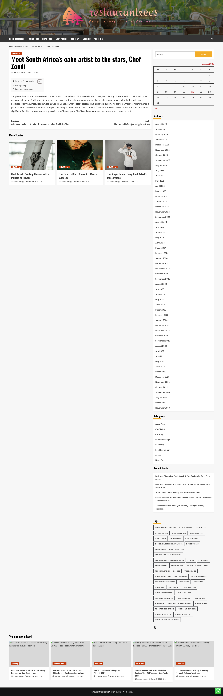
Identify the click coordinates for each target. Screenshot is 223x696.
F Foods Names (190, 571)
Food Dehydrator (163, 576)
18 (166, 92)
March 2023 (160, 310)
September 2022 (162, 341)
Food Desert (198, 582)
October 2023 (161, 273)
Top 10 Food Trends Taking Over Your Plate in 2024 (177, 492)
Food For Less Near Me (164, 609)
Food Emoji (173, 587)
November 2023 (162, 268)
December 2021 (162, 377)
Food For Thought (183, 614)
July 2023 (159, 289)
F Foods (176, 571)
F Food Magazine (162, 571)
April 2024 (160, 243)
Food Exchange (183, 598)
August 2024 (161, 222)
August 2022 (161, 346)
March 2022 (160, 372)
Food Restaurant (17, 38)
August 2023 (161, 284)
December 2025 (162, 145)
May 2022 (159, 361)
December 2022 (162, 325)
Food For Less (201, 603)
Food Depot (184, 582)
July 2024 (159, 227)
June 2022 (160, 356)
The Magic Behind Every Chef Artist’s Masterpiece (127, 176)
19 (175, 92)
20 (184, 92)
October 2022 (161, 335)
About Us (98, 38)
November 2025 (162, 150)
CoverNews (114, 691)
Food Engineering (184, 593)
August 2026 (161, 124)
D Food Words (192, 544)
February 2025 (161, 196)
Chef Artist (61, 38)
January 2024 (161, 258)
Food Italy (74, 38)
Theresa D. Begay (19, 72)
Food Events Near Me (164, 598)
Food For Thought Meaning (167, 620)
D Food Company (179, 533)
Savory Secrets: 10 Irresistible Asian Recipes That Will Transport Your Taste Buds (183, 499)
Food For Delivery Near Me (179, 603)
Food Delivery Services (165, 582)
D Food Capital (161, 533)
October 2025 (161, 155)
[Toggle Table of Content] (38, 81)
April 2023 (160, 304)
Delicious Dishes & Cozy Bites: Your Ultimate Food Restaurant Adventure (182, 486)
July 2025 (159, 170)
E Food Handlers (176, 549)
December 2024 (162, 206)
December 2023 (162, 263)
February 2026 (161, 134)
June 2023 (160, 294)
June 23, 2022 (33, 72)
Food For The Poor (163, 614)
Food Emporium (189, 587)
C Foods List (201, 528)
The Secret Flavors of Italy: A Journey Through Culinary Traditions (179, 507)
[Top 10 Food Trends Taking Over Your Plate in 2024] (111, 654)
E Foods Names (161, 566)
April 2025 (160, 186)
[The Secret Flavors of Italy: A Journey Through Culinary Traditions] (194, 654)
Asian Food (34, 38)
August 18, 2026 (80, 181)
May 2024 (159, 237)
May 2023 (159, 299)
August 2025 (161, 165)
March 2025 (160, 191)
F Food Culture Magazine (197, 566)
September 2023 (162, 279)
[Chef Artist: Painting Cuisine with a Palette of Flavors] (32, 155)
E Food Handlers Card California (169, 560)
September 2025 (162, 160)
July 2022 (159, 351)
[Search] (212, 38)
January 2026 (161, 139)
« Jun (155, 108)
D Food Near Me (191, 538)
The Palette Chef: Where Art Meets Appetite (78, 176)
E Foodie (191, 560)
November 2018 (162, 408)
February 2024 (161, 253)
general (158, 455)
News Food (47, 38)
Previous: (40, 123)
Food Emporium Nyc (163, 593)
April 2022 (160, 366)
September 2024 (162, 217)
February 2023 (161, 315)
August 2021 (161, 397)
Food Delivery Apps (199, 576)
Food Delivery (180, 576)
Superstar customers (24, 89)
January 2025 (161, 201)
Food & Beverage (162, 439)
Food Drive (160, 587)
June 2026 (160, 129)
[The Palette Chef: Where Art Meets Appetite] (80, 155)
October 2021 (161, 387)
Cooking (87, 38)
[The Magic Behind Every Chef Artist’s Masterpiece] (128, 155)
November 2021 (162, 382)
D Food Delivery (197, 533)
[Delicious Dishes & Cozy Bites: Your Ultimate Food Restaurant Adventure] (70, 654)
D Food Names (175, 538)
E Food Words (177, 566)
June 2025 (160, 175)
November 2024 (162, 212)
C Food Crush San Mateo (165, 528)
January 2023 (161, 320)
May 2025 (159, 181)
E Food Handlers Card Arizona (168, 555)
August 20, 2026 (32, 181)
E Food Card (160, 549)
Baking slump (20, 85)
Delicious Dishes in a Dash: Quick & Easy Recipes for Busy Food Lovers (182, 477)
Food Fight (160, 603)
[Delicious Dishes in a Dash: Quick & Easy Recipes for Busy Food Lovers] (29, 654)
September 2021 (162, 392)
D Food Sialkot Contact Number (168, 544)
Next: (132, 123)
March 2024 (160, 248)
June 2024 (160, 232)
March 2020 (160, 402)
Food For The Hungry (187, 609)
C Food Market (185, 528)
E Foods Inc (203, 560)
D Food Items (160, 538)
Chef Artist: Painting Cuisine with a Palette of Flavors (30, 176)
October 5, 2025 (128, 181)
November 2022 (162, 330)
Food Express (199, 598)
